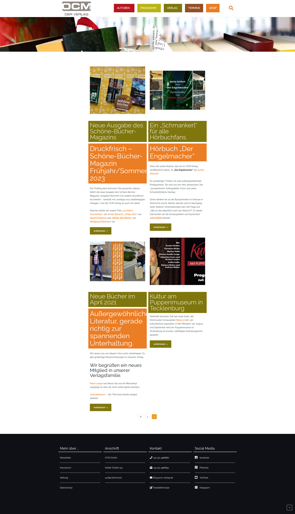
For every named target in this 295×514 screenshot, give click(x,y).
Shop (212, 8)
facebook (203, 457)
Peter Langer (96, 383)
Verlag (172, 8)
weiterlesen (100, 232)
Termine (194, 8)
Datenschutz (66, 487)
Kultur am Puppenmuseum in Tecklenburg (176, 302)
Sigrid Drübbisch (98, 218)
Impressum (65, 467)
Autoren (123, 8)
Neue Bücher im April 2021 (112, 299)
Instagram (204, 487)
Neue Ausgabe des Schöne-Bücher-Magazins (116, 131)
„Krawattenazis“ (98, 394)
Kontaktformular (161, 487)
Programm (148, 8)
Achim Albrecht (115, 214)
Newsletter (65, 457)
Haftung (64, 477)
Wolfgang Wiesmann (100, 221)
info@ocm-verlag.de (163, 477)
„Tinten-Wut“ (130, 214)
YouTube (203, 477)
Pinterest (203, 467)
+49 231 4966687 (161, 457)
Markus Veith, (183, 320)
